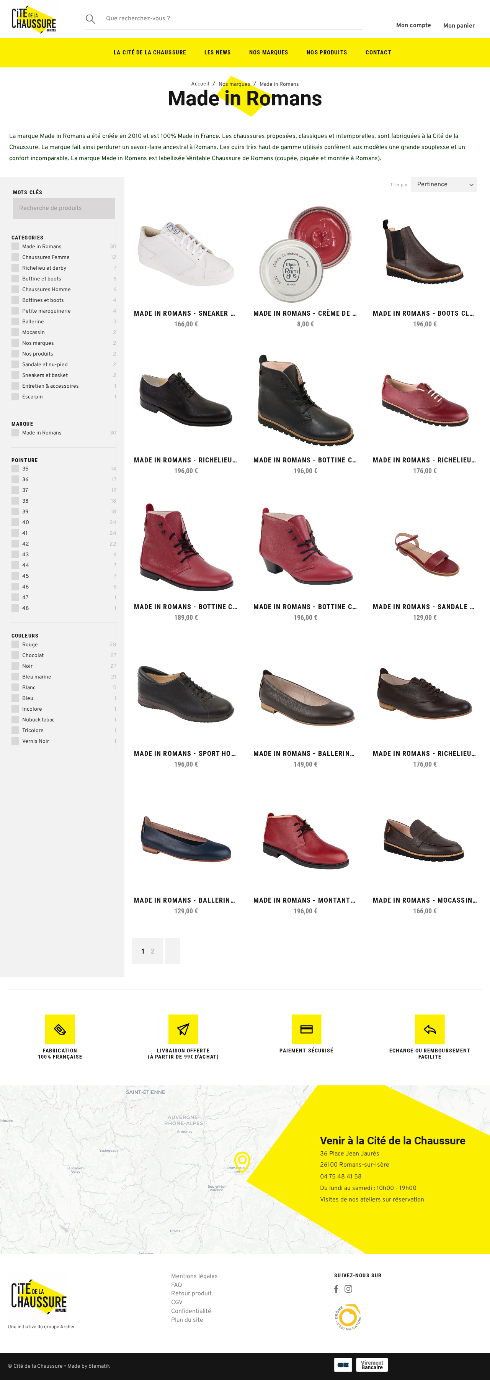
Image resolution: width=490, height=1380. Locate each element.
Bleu (69, 698)
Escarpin (69, 397)
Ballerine (69, 322)
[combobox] (224, 19)
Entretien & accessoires (69, 386)
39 (69, 512)
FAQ (176, 1285)
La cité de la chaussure (150, 52)
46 (69, 587)
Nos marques (268, 52)
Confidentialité (191, 1311)
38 (69, 501)
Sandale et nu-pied (69, 365)
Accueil (200, 84)
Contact (379, 52)
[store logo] (33, 19)
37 (69, 490)
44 (69, 565)
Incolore (69, 709)
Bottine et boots (69, 279)
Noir (69, 666)
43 (69, 555)
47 (69, 598)
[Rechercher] (90, 19)
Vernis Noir (69, 741)
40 (69, 523)
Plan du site (187, 1320)
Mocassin (69, 332)
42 (69, 544)
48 (69, 608)
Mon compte (413, 26)
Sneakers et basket (69, 375)
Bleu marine (69, 677)
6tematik (99, 1366)
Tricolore (69, 731)
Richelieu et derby (69, 268)
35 (69, 469)
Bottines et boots (69, 300)
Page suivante (172, 951)
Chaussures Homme (69, 290)
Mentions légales (194, 1276)
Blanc (69, 688)
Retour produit (191, 1294)
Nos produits (327, 52)
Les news (217, 52)
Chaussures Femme (69, 257)
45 (69, 576)
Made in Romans (69, 247)
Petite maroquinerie (69, 311)
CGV (177, 1302)
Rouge (69, 645)
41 (69, 533)
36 (69, 480)
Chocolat (69, 655)
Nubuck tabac (69, 720)
